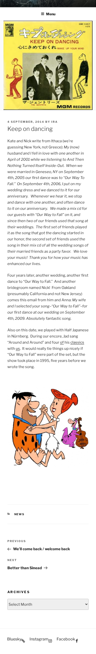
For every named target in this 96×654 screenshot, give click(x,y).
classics (77, 342)
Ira (54, 122)
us (18, 348)
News (19, 514)
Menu (50, 14)
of (62, 342)
